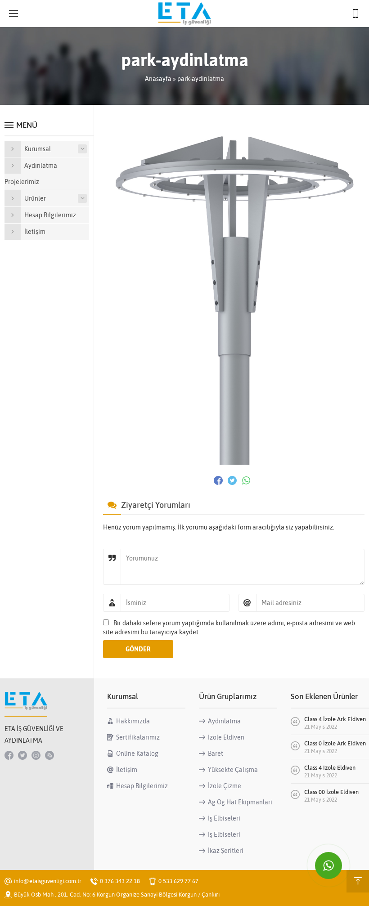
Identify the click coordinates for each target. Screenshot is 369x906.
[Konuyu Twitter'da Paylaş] (232, 480)
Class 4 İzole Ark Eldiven (335, 719)
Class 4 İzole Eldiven (330, 767)
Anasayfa (158, 78)
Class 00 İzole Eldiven (331, 792)
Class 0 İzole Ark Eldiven (335, 743)
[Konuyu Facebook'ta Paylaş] (218, 480)
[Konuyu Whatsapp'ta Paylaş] (246, 480)
